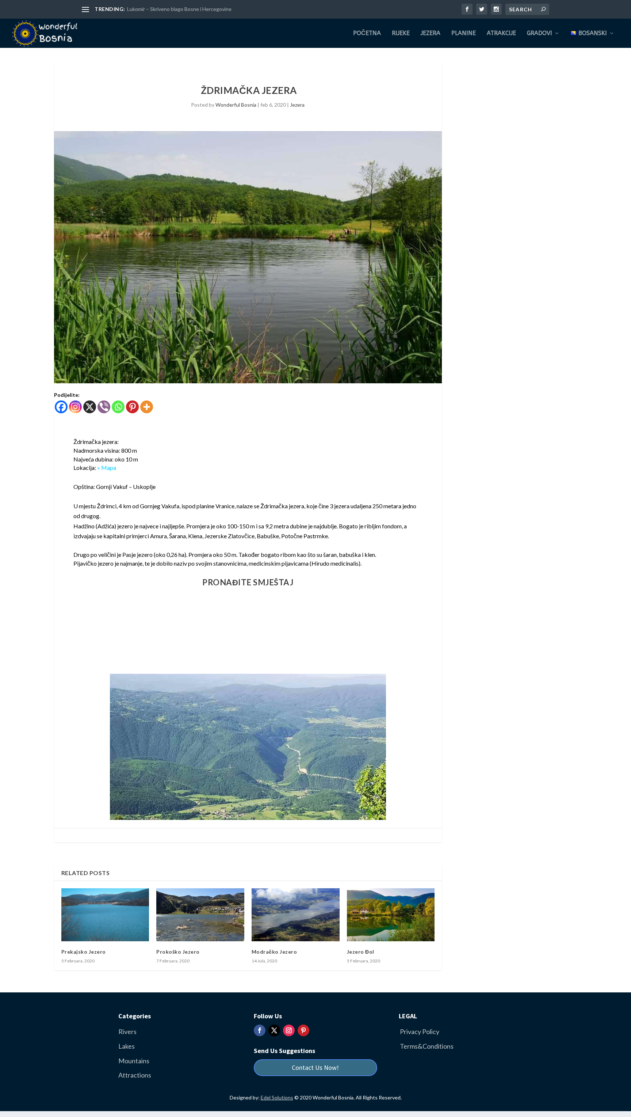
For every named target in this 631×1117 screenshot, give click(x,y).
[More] (146, 406)
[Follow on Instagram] (289, 1030)
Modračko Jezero (274, 952)
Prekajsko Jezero (83, 952)
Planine (463, 33)
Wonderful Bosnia (235, 105)
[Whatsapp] (118, 406)
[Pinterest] (132, 406)
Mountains (133, 1061)
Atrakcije (501, 33)
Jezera (430, 33)
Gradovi (539, 33)
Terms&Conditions (427, 1046)
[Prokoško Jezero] (200, 914)
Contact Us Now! (315, 1067)
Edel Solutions (277, 1097)
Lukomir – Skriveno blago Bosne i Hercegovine (179, 9)
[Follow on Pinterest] (303, 1030)
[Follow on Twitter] (274, 1030)
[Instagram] (75, 406)
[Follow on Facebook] (259, 1030)
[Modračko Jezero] (296, 914)
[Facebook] (61, 406)
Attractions (134, 1075)
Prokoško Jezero (178, 952)
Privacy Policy (419, 1031)
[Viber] (103, 406)
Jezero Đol (360, 952)
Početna (367, 33)
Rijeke (401, 33)
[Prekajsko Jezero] (105, 914)
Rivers (127, 1031)
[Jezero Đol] (391, 914)
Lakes (126, 1046)
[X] (89, 406)
